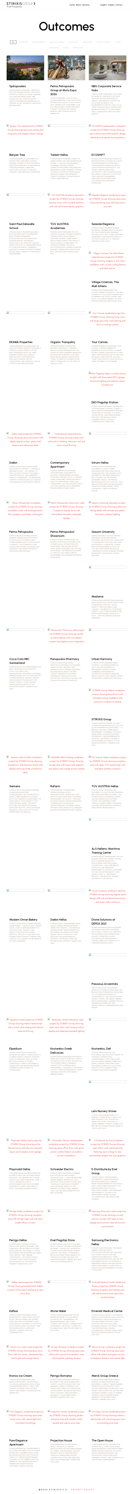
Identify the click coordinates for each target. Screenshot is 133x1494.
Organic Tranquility (62, 342)
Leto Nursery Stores (104, 1111)
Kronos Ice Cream (20, 1375)
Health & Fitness (57, 42)
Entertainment (38, 42)
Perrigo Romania (61, 1375)
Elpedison (15, 1048)
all (13, 42)
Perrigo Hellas (18, 1240)
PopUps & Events (104, 42)
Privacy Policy (82, 1490)
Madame (97, 596)
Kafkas (13, 1311)
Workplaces (78, 48)
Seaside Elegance (103, 224)
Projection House (61, 1440)
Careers (111, 5)
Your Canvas (100, 342)
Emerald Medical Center (107, 1311)
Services (85, 5)
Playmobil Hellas (19, 1169)
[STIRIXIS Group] (21, 5)
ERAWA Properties (20, 342)
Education (23, 42)
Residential (54, 48)
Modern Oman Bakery (23, 919)
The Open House (102, 1440)
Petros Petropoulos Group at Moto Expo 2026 (63, 90)
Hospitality (73, 42)
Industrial (87, 42)
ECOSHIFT (98, 155)
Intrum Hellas (100, 462)
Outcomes (94, 5)
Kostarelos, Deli (101, 1048)
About (78, 5)
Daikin (13, 462)
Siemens (14, 786)
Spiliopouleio (17, 86)
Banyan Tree (17, 155)
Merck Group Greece (105, 1375)
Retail (66, 48)
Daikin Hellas (58, 919)
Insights (103, 5)
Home (72, 5)
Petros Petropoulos (21, 532)
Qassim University (103, 532)
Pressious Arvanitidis (105, 984)
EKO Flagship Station (105, 402)
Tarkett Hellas (59, 155)
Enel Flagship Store (62, 1240)
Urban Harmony (102, 659)
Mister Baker (58, 1311)
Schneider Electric (62, 1169)
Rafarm (55, 786)
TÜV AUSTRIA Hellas (105, 786)
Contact (119, 5)
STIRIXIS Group (101, 719)
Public (118, 42)
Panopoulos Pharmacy (64, 659)
